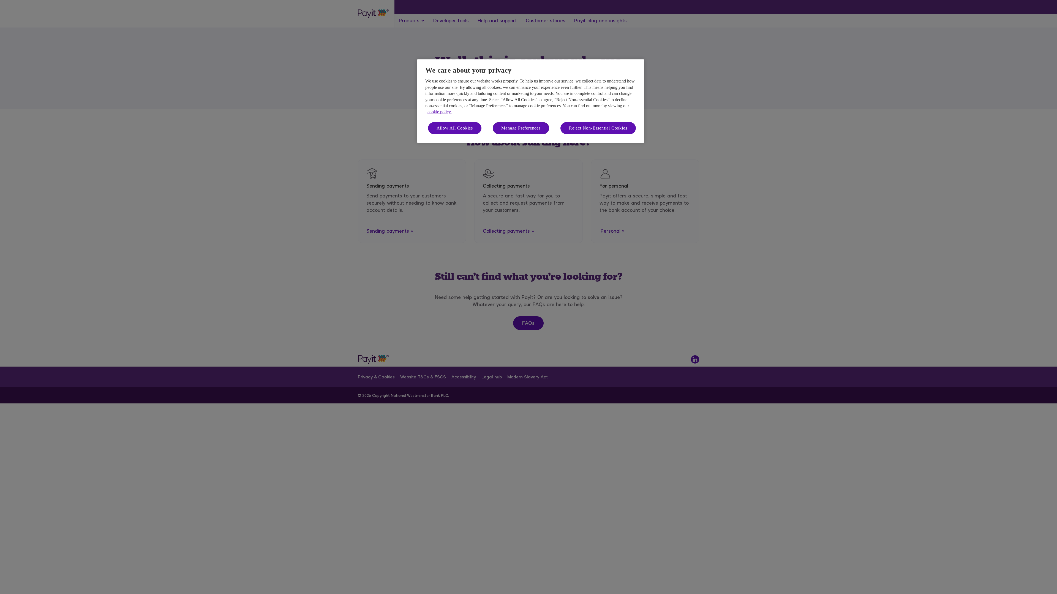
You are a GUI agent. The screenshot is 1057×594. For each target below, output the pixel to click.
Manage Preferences (520, 128)
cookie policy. (439, 111)
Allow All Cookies (455, 128)
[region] (530, 101)
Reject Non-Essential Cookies (598, 128)
